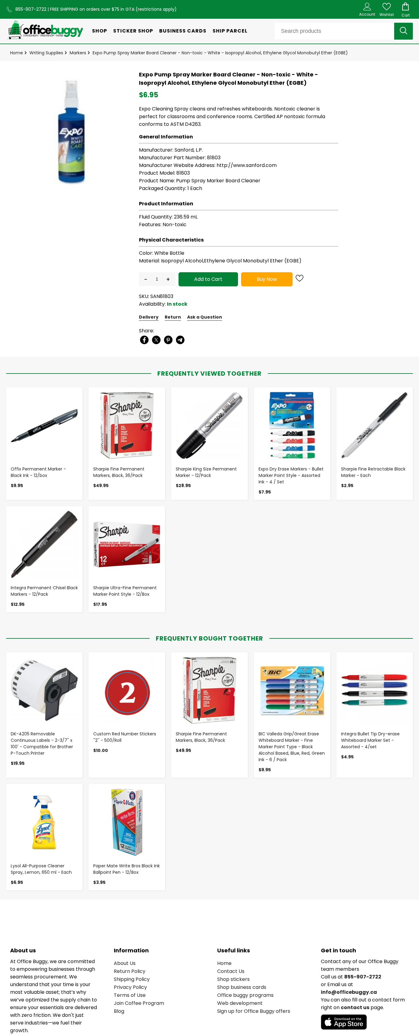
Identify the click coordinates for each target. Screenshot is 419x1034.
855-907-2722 (31, 9)
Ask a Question (204, 317)
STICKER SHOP (133, 30)
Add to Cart (208, 279)
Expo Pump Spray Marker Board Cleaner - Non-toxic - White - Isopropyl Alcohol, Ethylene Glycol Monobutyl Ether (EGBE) (220, 53)
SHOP (99, 30)
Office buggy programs (245, 995)
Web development (240, 1003)
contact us (355, 1007)
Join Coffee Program (139, 1003)
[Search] (403, 31)
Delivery (149, 317)
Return (173, 317)
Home (16, 53)
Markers (78, 53)
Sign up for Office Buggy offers (253, 1011)
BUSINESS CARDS (182, 30)
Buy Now (267, 279)
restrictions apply (156, 9)
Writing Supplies (46, 53)
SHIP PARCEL (230, 30)
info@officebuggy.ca (349, 992)
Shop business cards (241, 987)
